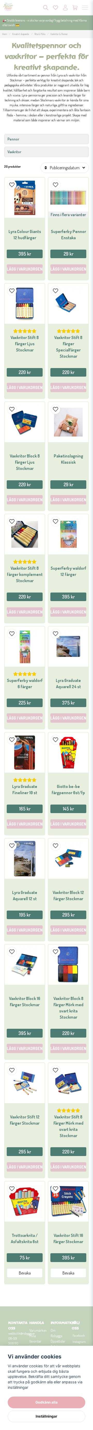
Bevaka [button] (25, 1273)
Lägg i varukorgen (25, 269)
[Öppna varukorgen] (75, 7)
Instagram (79, 1342)
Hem (4, 34)
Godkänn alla (46, 1402)
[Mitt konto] (65, 7)
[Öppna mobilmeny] (85, 7)
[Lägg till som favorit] (55, 7)
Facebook (79, 1335)
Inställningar (46, 1416)
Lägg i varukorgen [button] (68, 269)
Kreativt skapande (20, 34)
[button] (12, 184)
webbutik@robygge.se (21, 1333)
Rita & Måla (39, 34)
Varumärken (38, 1330)
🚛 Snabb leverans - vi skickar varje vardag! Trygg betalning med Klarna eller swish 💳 (45, 22)
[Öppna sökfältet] (46, 7)
